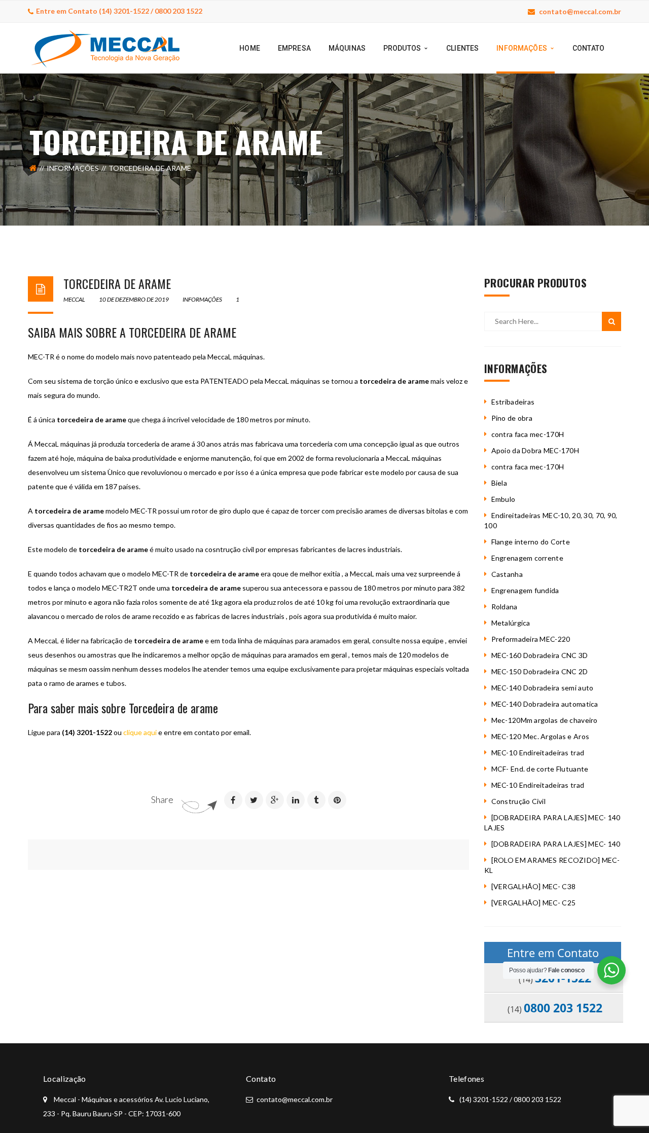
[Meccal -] (105, 47)
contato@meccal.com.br (580, 11)
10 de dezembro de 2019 (134, 299)
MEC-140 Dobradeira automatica (544, 704)
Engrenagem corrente (527, 558)
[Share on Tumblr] (316, 800)
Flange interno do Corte (530, 541)
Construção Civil (518, 801)
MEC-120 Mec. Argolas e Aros (540, 736)
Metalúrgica (510, 622)
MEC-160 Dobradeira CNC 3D (539, 655)
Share (162, 799)
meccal (74, 299)
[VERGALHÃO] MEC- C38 (533, 886)
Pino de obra (511, 418)
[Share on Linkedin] (295, 800)
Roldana (504, 606)
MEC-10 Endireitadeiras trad (538, 752)
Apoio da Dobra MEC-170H (535, 450)
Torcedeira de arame (117, 283)
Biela (499, 483)
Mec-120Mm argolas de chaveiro (544, 720)
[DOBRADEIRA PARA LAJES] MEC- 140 (556, 843)
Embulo (503, 499)
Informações (73, 168)
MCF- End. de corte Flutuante (540, 768)
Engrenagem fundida (525, 590)
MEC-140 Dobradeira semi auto (542, 687)
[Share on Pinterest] (337, 800)
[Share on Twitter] (254, 800)
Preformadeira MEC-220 (530, 639)
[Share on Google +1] (275, 800)
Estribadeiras (513, 401)
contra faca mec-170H (527, 434)
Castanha (507, 574)
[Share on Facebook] (233, 800)
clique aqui (140, 732)
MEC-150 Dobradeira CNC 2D (539, 671)
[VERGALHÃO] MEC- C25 (533, 902)
